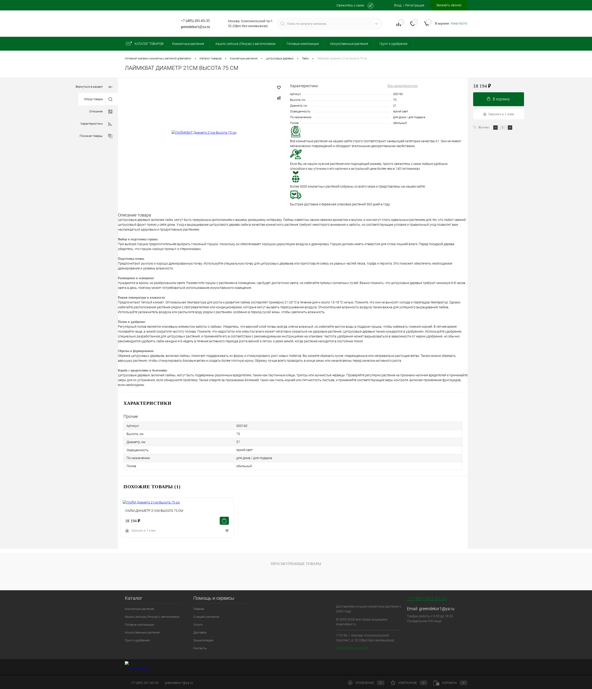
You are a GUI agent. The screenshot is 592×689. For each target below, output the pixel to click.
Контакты (200, 648)
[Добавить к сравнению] (279, 98)
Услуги (198, 624)
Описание (96, 111)
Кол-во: (484, 127)
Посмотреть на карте (352, 648)
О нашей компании (206, 616)
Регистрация (414, 5)
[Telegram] (370, 6)
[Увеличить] (203, 132)
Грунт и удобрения (137, 640)
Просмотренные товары (296, 564)
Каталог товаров (149, 44)
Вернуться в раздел (89, 86)
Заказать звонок (449, 5)
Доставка (200, 632)
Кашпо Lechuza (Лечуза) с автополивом (152, 616)
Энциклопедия (203, 640)
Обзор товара (93, 99)
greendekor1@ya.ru (195, 27)
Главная (198, 609)
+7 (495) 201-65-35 (195, 21)
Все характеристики (403, 86)
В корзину (501, 99)
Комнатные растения (139, 609)
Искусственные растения (142, 632)
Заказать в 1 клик (143, 530)
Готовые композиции (139, 624)
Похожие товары (91, 136)
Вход (397, 5)
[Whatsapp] (380, 6)
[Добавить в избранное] (279, 87)
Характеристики (91, 123)
